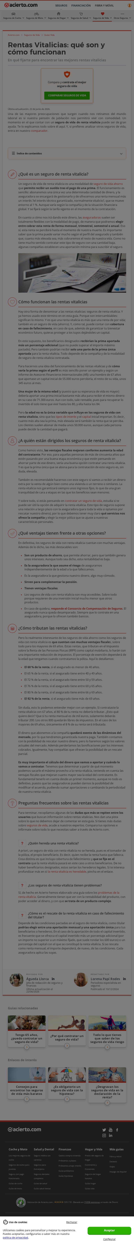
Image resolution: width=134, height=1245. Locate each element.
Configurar (109, 1239)
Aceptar (109, 1230)
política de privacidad (15, 1237)
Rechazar (71, 1222)
